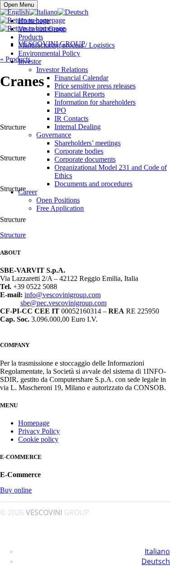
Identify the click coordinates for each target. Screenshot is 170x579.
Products (30, 37)
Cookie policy (38, 439)
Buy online (16, 490)
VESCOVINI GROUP (51, 44)
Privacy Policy (39, 431)
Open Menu (19, 4)
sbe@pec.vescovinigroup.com (63, 303)
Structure (13, 235)
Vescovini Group (42, 29)
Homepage (33, 20)
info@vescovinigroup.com (62, 295)
